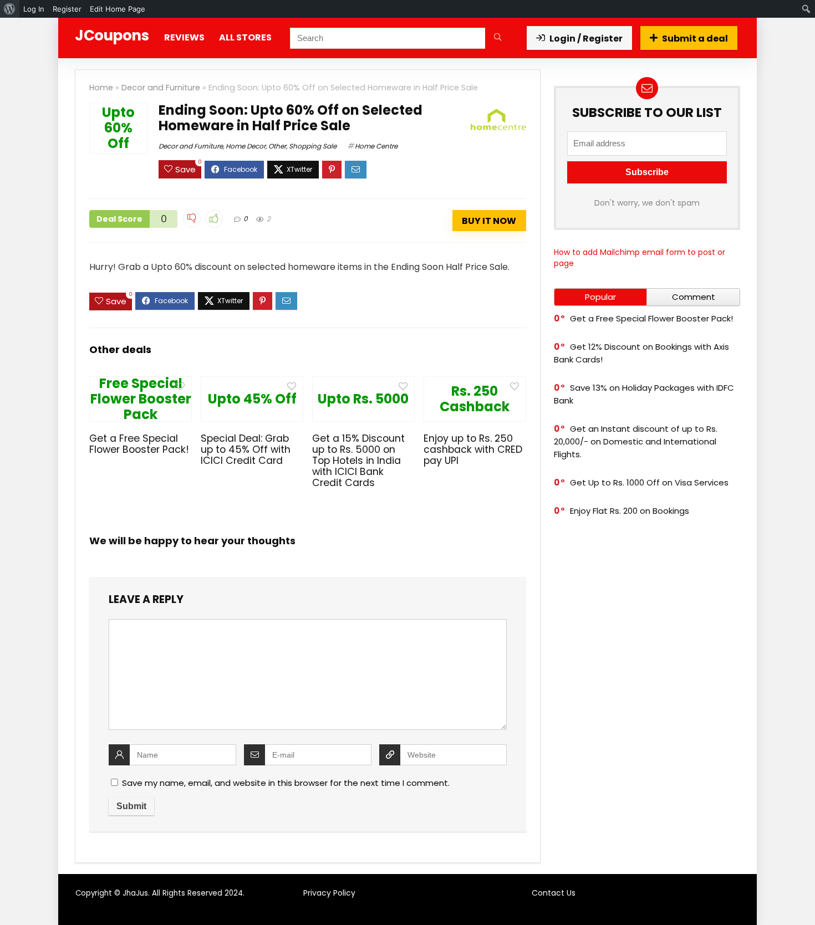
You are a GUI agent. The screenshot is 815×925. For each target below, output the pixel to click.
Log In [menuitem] (33, 8)
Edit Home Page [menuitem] (117, 8)
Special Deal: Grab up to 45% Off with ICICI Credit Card (246, 449)
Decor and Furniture (160, 87)
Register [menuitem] (67, 8)
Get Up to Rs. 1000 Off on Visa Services (649, 482)
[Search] (497, 38)
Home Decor (246, 146)
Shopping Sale (313, 146)
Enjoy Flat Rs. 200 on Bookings (629, 511)
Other (277, 146)
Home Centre (376, 146)
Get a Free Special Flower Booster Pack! (139, 444)
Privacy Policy (329, 892)
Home (101, 87)
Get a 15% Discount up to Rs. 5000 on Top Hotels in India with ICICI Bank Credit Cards (358, 460)
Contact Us (553, 892)
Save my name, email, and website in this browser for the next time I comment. (286, 783)
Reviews (184, 37)
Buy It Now (489, 220)
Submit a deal (695, 38)
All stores (245, 37)
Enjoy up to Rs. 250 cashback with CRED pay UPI (473, 449)
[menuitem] (9, 9)
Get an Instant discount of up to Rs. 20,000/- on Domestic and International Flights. (635, 441)
